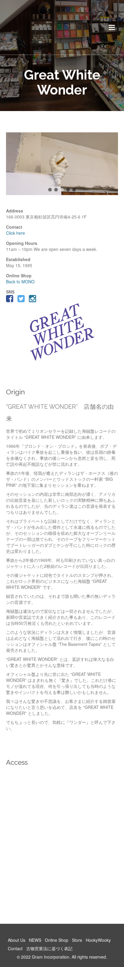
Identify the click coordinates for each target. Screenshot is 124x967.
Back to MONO (20, 282)
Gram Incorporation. (51, 957)
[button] (50, 189)
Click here (15, 233)
